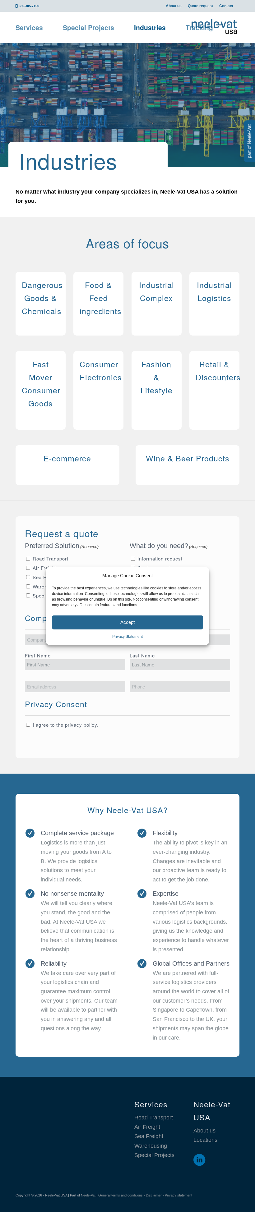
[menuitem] (174, 5)
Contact (226, 6)
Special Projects (154, 1155)
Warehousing (150, 1146)
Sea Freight (148, 1136)
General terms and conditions (120, 1195)
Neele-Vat (88, 1195)
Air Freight (45, 568)
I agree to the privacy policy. (66, 724)
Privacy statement (178, 1195)
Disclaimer (154, 1195)
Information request (160, 558)
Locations (205, 1140)
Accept (127, 622)
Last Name (142, 655)
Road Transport (50, 558)
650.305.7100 (29, 6)
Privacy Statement (127, 636)
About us (174, 6)
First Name (38, 655)
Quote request (200, 6)
